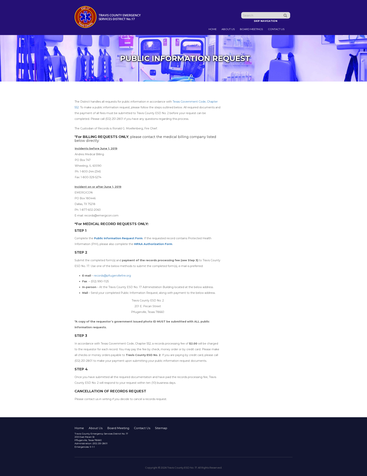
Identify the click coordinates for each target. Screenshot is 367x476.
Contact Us (276, 29)
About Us (228, 29)
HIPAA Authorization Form (153, 244)
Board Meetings (251, 29)
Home (213, 29)
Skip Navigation (265, 21)
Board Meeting (118, 428)
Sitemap (161, 428)
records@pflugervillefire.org (112, 275)
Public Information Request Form (118, 238)
